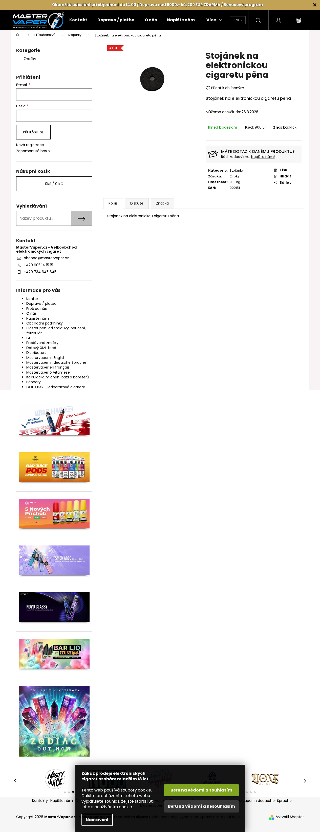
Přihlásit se (33, 132)
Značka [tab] (162, 203)
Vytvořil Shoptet (290, 817)
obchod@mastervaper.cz (46, 257)
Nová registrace (30, 145)
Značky (30, 58)
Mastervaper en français (48, 367)
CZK (236, 20)
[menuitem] (78, 20)
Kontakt (33, 298)
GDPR (31, 337)
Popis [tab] (113, 203)
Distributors (36, 352)
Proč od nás (36, 308)
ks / (54, 183)
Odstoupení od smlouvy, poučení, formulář (56, 330)
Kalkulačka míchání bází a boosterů (57, 377)
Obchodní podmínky (44, 323)
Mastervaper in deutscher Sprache (261, 800)
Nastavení (97, 820)
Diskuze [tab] (136, 203)
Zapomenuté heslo (33, 151)
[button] (65, 792)
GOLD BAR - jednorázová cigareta (55, 387)
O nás (31, 313)
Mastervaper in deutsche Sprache (56, 362)
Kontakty (40, 800)
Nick (292, 127)
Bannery (33, 381)
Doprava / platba (41, 303)
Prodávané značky (42, 342)
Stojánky (237, 170)
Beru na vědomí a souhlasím (201, 790)
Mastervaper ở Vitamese (48, 372)
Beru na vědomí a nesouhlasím (201, 806)
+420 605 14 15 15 (38, 265)
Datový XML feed (41, 347)
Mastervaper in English (46, 357)
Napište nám (37, 318)
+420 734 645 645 (40, 271)
